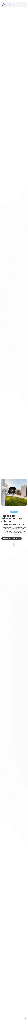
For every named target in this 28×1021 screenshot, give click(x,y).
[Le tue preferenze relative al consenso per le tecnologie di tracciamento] (25, 1018)
